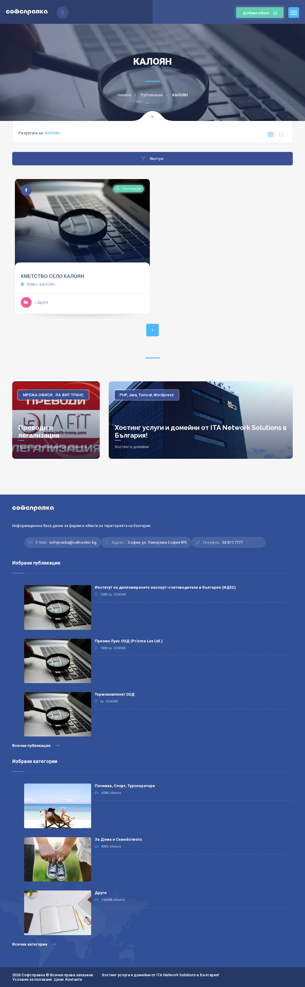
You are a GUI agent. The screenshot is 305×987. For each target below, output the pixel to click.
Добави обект (256, 13)
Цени (58, 979)
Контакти (73, 979)
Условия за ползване (32, 979)
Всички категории (30, 944)
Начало (124, 95)
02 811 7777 (232, 542)
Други (101, 892)
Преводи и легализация (38, 431)
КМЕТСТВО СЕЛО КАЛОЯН (52, 276)
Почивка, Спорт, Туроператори (125, 786)
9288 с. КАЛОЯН (40, 284)
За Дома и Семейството (118, 839)
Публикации (152, 95)
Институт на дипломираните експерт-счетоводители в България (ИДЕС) (165, 587)
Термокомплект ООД (115, 694)
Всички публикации (32, 745)
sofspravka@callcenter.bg (73, 542)
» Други (41, 302)
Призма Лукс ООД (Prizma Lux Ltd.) (129, 641)
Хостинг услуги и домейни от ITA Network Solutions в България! (160, 975)
